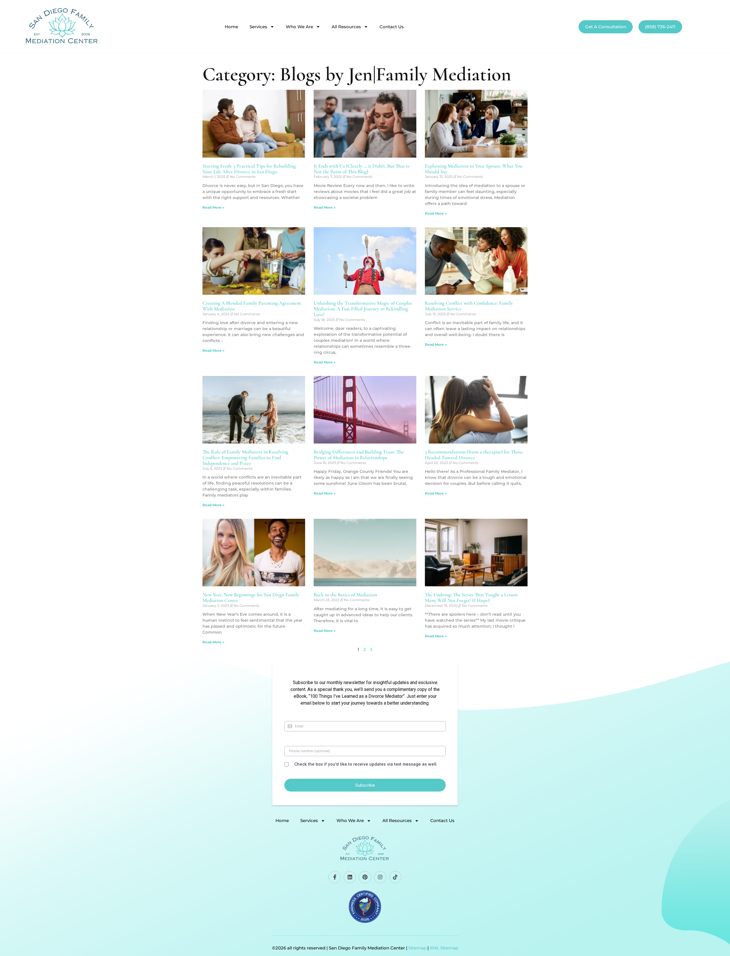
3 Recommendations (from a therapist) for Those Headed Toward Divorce (474, 455)
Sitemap (417, 948)
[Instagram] (380, 877)
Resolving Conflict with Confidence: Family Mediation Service (469, 306)
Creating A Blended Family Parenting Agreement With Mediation (251, 306)
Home (231, 26)
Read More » (213, 207)
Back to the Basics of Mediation (345, 594)
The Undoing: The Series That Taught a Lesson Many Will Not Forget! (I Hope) (471, 597)
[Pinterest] (365, 877)
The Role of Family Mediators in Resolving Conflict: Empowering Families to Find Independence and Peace (245, 457)
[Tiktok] (395, 877)
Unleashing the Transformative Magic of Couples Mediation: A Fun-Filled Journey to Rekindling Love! (363, 309)
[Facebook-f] (334, 877)
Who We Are (299, 26)
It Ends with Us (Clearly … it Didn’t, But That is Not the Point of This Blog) (361, 169)
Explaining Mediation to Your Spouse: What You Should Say (473, 169)
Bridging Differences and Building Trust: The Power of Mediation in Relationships (359, 455)
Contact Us (392, 26)
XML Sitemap (444, 948)
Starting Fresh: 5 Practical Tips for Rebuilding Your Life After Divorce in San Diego (249, 169)
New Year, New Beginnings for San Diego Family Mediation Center (250, 597)
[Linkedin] (350, 877)
